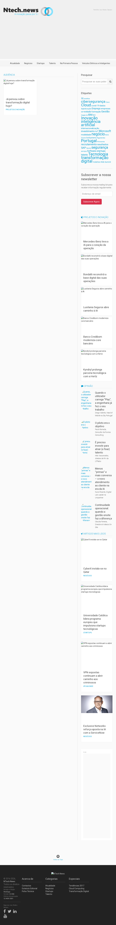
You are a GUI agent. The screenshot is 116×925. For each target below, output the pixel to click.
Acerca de (27, 878)
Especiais (74, 878)
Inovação (89, 118)
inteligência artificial (91, 123)
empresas (105, 108)
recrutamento (89, 144)
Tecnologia (98, 154)
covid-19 (95, 106)
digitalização (86, 109)
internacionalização (90, 128)
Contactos (26, 886)
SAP (83, 147)
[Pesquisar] (109, 81)
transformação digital (94, 159)
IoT (96, 131)
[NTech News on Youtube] (6, 915)
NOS (107, 135)
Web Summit (106, 162)
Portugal (89, 140)
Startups (41, 63)
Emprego (96, 108)
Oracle (83, 138)
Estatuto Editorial (29, 888)
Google (83, 115)
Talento (52, 63)
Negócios (28, 63)
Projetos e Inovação (95, 217)
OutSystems (91, 138)
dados (102, 106)
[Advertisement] (58, 39)
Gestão (105, 111)
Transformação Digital (79, 891)
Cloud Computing (76, 888)
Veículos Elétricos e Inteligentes (96, 63)
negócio (98, 134)
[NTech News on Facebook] (5, 911)
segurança (99, 147)
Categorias (51, 878)
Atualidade (15, 63)
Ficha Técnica (28, 891)
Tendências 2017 (76, 886)
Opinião (88, 386)
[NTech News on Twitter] (10, 911)
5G (82, 98)
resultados (102, 144)
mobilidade (86, 134)
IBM (90, 114)
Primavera (101, 142)
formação (96, 111)
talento (84, 154)
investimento (88, 131)
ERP (82, 112)
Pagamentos (101, 138)
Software (91, 151)
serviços (84, 151)
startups (101, 150)
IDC (94, 115)
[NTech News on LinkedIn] (15, 911)
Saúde (88, 148)
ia (87, 115)
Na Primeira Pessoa (69, 63)
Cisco (107, 102)
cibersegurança (93, 101)
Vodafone (96, 162)
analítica (87, 99)
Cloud (86, 105)
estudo (87, 111)
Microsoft (105, 131)
